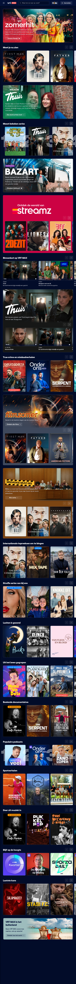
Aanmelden (67, 3)
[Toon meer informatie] (36, 262)
